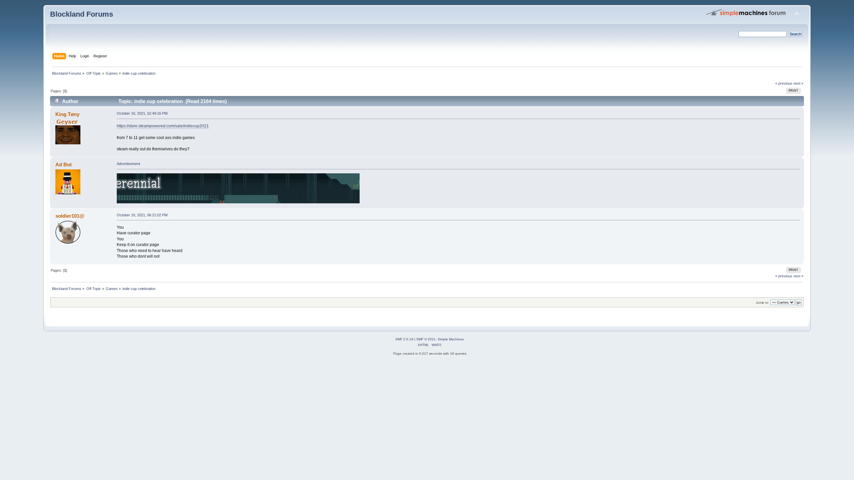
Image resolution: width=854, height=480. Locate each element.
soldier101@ (69, 216)
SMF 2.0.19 (404, 339)
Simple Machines (451, 339)
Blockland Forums (81, 14)
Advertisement (128, 164)
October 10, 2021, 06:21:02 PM (142, 215)
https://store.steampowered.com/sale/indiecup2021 (163, 126)
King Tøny (67, 114)
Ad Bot (63, 164)
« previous (783, 83)
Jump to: (762, 302)
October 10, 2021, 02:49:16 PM (142, 113)
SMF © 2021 (426, 339)
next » (798, 83)
